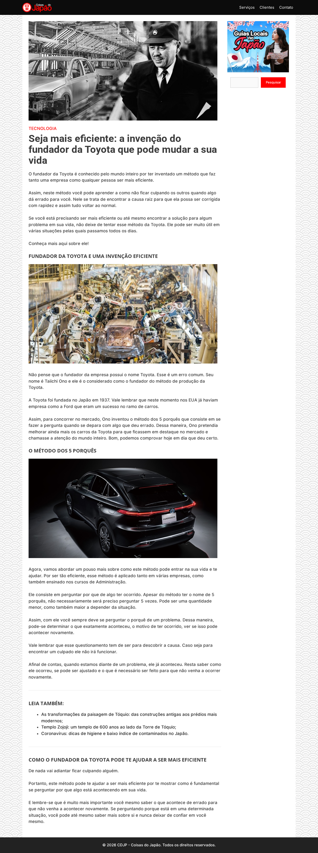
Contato (286, 7)
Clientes (267, 7)
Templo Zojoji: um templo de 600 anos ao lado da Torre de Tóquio (108, 727)
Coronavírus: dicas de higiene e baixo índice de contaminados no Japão (114, 733)
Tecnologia (43, 128)
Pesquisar (273, 82)
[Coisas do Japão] (37, 7)
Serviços (247, 7)
